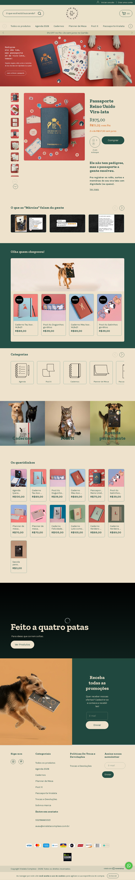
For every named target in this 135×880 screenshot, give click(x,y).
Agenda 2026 (42, 26)
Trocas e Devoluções (46, 799)
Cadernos (59, 26)
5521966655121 (43, 820)
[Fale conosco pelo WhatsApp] (129, 865)
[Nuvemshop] (114, 869)
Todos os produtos (21, 26)
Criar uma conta (125, 2)
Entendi (113, 876)
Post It (94, 26)
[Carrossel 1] (67, 60)
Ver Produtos (22, 644)
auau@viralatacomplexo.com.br (52, 826)
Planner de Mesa (77, 26)
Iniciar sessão (107, 2)
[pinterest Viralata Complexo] (21, 761)
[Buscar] (39, 13)
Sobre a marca (43, 805)
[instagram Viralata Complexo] (13, 761)
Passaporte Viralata (113, 26)
